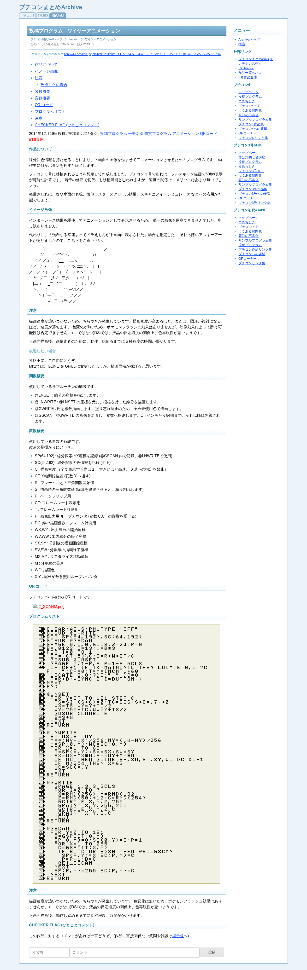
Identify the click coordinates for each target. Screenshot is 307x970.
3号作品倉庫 (247, 77)
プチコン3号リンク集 (254, 203)
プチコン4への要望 (252, 129)
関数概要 (42, 91)
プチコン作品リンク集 (255, 249)
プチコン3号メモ (251, 171)
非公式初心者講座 (251, 157)
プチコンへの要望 (251, 254)
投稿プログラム (113, 134)
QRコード (208, 134)
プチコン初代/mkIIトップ (46, 39)
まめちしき (246, 101)
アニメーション (185, 134)
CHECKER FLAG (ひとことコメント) (67, 125)
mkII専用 (36, 139)
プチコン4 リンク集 (253, 138)
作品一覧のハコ (250, 73)
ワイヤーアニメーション (101, 39)
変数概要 (42, 98)
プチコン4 (27, 15)
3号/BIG (43, 15)
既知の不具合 (248, 115)
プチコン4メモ (249, 106)
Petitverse (246, 68)
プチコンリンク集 (251, 263)
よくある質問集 (250, 110)
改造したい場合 (54, 85)
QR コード (44, 105)
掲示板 (178, 936)
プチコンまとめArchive (50, 7)
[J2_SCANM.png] (49, 607)
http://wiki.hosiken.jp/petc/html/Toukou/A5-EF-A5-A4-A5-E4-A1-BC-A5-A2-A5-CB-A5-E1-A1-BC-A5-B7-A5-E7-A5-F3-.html (142, 54)
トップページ (248, 92)
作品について (46, 65)
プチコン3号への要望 (254, 194)
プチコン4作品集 (251, 124)
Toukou (73, 39)
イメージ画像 (46, 71)
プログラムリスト (50, 112)
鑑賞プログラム (157, 134)
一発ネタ (135, 134)
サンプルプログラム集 (255, 119)
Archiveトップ (249, 39)
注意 (38, 78)
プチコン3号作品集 (252, 189)
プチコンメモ (248, 227)
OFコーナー (247, 133)
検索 (241, 44)
